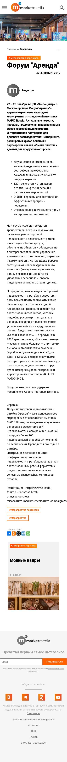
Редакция (28, 90)
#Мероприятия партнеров (23, 58)
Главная (12, 49)
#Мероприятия (17, 517)
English (34, 736)
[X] (18, 533)
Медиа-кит (33, 725)
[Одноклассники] (14, 533)
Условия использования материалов (33, 719)
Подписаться (54, 661)
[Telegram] (23, 533)
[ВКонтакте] (9, 533)
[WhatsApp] (28, 533)
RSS (33, 730)
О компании (33, 713)
